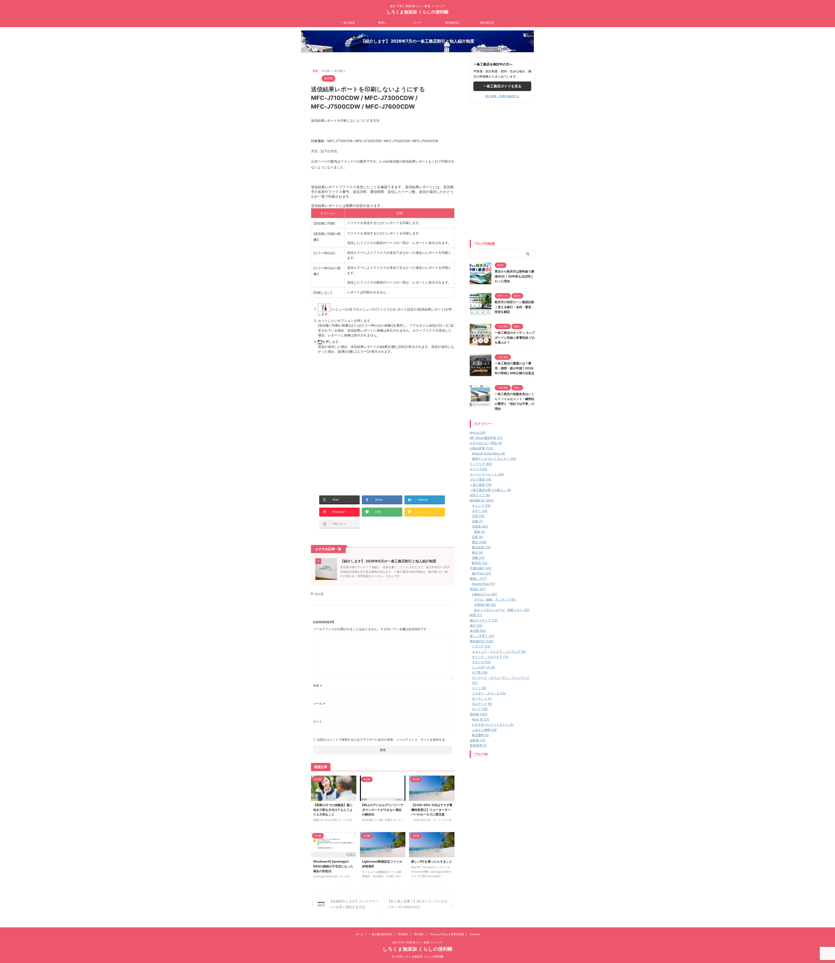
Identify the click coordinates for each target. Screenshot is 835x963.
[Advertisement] (347, 389)
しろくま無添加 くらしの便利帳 (418, 12)
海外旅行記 (487, 22)
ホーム (359, 934)
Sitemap (475, 934)
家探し (382, 22)
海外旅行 (419, 934)
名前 (317, 685)
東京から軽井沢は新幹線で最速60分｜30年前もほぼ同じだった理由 (514, 276)
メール (319, 703)
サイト (317, 721)
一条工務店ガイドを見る (502, 86)
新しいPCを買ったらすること (431, 861)
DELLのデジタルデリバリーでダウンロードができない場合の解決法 (382, 809)
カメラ (417, 22)
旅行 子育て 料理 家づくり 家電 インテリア (417, 942)
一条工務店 (348, 22)
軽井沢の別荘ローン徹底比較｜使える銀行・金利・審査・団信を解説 (514, 307)
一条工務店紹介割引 (380, 934)
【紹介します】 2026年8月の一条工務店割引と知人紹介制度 (388, 561)
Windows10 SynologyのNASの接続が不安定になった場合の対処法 (333, 866)
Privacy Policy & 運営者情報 (447, 934)
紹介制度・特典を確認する (502, 96)
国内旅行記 (452, 22)
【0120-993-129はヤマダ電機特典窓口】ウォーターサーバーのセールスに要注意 (431, 809)
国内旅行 (403, 934)
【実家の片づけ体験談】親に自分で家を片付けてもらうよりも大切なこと (333, 809)
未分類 (319, 593)
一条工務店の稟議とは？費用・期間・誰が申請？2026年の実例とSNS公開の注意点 (514, 368)
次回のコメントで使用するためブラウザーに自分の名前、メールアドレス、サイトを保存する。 (382, 739)
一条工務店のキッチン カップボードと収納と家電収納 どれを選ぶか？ (515, 337)
